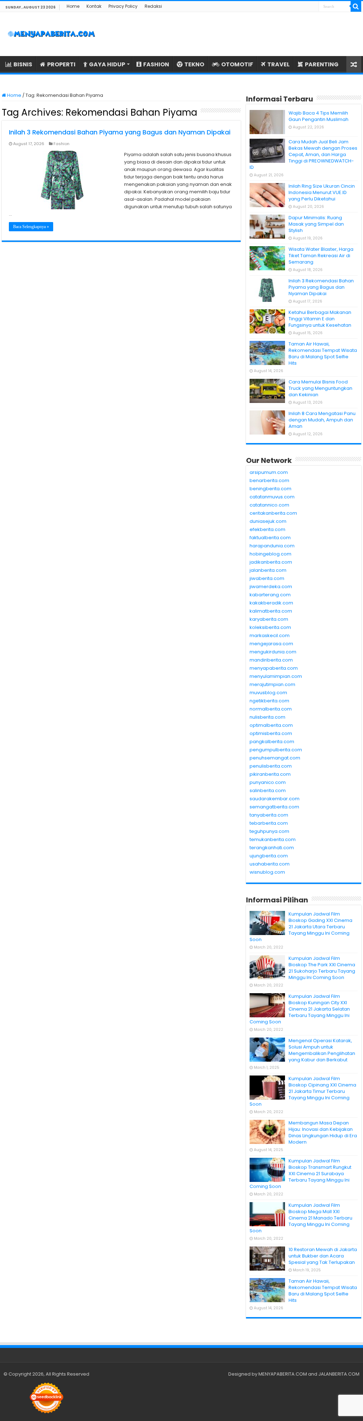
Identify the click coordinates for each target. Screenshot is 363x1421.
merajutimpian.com (272, 684)
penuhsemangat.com (275, 757)
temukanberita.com (273, 839)
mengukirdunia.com (273, 651)
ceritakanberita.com (273, 513)
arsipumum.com (269, 472)
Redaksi (153, 6)
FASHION (156, 64)
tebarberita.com (269, 823)
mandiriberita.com (271, 660)
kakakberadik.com (271, 602)
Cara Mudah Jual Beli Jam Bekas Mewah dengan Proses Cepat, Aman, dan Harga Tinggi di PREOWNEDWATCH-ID (303, 154)
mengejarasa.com (271, 643)
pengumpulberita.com (276, 749)
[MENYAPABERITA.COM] (51, 34)
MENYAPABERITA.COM (282, 1374)
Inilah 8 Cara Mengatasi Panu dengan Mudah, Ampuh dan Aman (322, 420)
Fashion (61, 143)
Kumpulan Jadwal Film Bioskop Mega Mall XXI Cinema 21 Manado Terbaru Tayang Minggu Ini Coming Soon (301, 1218)
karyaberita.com (269, 619)
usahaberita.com (270, 864)
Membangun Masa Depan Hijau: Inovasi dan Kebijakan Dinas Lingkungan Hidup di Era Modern (323, 1132)
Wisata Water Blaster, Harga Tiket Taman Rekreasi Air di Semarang (321, 255)
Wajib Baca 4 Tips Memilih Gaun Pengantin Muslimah (318, 116)
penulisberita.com (271, 766)
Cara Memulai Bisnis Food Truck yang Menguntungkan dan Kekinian (320, 388)
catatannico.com (269, 505)
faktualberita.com (270, 537)
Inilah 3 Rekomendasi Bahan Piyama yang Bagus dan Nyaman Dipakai (119, 132)
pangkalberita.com (272, 741)
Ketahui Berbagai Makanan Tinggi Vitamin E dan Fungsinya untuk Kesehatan (320, 318)
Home (73, 6)
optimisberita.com (271, 733)
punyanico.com (268, 782)
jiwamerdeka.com (271, 586)
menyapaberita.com (274, 668)
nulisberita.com (267, 717)
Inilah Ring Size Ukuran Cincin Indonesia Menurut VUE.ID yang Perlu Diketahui (322, 192)
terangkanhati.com (272, 847)
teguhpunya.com (269, 831)
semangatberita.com (274, 806)
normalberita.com (271, 709)
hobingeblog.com (270, 554)
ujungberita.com (269, 855)
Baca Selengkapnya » (31, 226)
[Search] (356, 6)
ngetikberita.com (269, 700)
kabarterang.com (270, 594)
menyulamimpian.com (276, 676)
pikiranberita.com (270, 774)
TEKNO (194, 64)
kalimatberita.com (271, 611)
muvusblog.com (268, 692)
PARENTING (322, 64)
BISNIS (22, 64)
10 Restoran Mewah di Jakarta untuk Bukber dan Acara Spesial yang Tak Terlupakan (323, 1256)
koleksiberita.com (270, 627)
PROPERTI (61, 64)
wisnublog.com (267, 872)
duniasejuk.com (268, 521)
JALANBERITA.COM (338, 1374)
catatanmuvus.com (272, 496)
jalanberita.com (268, 570)
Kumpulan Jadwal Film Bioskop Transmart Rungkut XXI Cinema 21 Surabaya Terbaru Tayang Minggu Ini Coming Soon (300, 1173)
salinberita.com (268, 790)
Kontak (93, 6)
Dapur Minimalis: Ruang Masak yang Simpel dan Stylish (316, 224)
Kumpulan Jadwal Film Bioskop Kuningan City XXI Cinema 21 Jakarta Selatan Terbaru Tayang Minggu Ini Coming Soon (300, 1009)
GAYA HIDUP (107, 64)
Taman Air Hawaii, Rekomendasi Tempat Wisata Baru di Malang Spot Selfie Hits (323, 353)
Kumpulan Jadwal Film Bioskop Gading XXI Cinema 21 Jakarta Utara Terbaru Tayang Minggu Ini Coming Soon (301, 927)
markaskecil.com (270, 635)
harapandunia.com (272, 545)
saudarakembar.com (275, 798)
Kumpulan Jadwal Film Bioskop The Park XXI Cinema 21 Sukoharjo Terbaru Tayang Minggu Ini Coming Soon (322, 968)
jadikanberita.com (271, 562)
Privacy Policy (123, 6)
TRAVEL (278, 64)
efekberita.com (267, 529)
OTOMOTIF (237, 64)
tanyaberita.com (269, 815)
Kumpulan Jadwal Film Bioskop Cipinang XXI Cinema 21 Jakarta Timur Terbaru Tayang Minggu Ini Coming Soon (303, 1091)
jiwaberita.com (267, 578)
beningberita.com (270, 488)
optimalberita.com (271, 725)
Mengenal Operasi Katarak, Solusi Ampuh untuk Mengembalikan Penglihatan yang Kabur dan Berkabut (322, 1050)
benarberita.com (269, 480)
